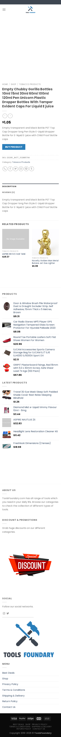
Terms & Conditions (13, 690)
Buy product (14, 146)
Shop (13, 84)
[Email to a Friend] (21, 168)
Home (5, 84)
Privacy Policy (10, 684)
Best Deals (8, 673)
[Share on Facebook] (10, 168)
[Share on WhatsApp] (5, 168)
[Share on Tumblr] (31, 168)
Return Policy (9, 701)
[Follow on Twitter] (8, 613)
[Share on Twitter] (15, 168)
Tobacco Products (30, 84)
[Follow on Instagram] (4, 613)
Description (9, 186)
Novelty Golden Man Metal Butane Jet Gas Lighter (45, 262)
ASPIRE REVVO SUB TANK (14, 254)
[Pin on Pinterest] (26, 168)
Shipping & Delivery (13, 695)
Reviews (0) (8, 192)
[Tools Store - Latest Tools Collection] (30, 9)
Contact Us (8, 707)
